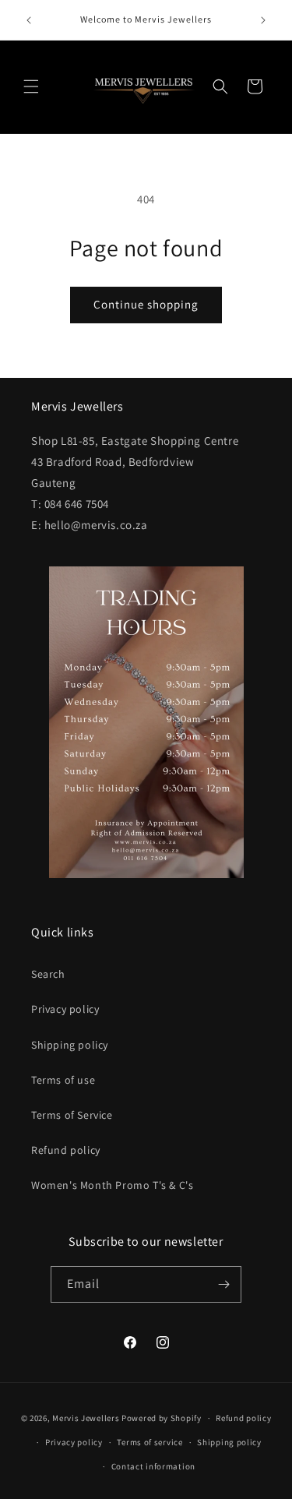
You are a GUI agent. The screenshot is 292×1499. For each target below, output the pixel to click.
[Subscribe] (223, 1284)
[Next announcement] (263, 20)
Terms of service (149, 1442)
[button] (31, 86)
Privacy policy (65, 1009)
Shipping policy (69, 1045)
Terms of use (63, 1080)
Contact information (153, 1466)
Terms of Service (72, 1115)
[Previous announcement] (29, 20)
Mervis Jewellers (85, 1418)
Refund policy (65, 1150)
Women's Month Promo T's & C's (112, 1185)
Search (48, 974)
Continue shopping (146, 304)
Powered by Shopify (161, 1418)
